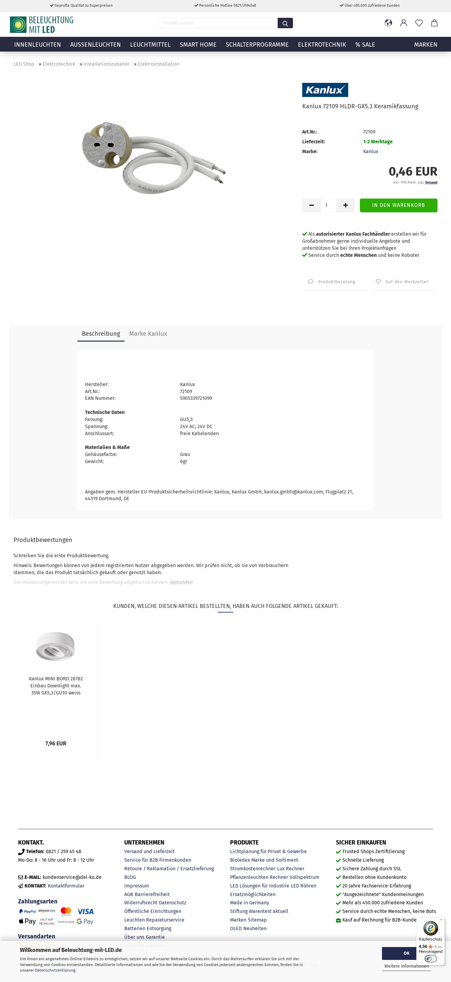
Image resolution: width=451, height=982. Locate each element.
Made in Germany (249, 903)
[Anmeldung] (403, 23)
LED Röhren (303, 886)
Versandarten (36, 936)
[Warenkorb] (434, 23)
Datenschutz (172, 903)
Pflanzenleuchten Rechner (259, 877)
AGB (128, 894)
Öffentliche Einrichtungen (152, 911)
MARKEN (426, 44)
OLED (236, 928)
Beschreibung (101, 333)
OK (407, 953)
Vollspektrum (304, 877)
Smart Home (198, 44)
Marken (238, 920)
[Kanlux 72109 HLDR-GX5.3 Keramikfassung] (153, 156)
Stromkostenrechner (253, 869)
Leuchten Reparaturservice (154, 920)
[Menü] (441, 921)
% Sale (365, 44)
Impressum (136, 886)
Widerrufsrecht (140, 903)
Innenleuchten (37, 44)
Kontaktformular (66, 886)
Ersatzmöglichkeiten (253, 894)
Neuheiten (255, 928)
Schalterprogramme (257, 44)
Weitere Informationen (406, 966)
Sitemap (257, 920)
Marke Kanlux (148, 333)
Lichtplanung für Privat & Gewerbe (268, 851)
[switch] (431, 958)
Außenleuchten (95, 44)
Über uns (134, 937)
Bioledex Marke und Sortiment (264, 860)
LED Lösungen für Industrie (259, 886)
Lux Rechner (290, 869)
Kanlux (370, 151)
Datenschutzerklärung (55, 970)
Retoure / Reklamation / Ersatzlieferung (169, 869)
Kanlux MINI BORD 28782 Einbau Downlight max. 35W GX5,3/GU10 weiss (56, 686)
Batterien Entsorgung (147, 928)
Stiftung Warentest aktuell (259, 911)
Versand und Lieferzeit (149, 851)
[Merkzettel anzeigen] (419, 23)
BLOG (130, 877)
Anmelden (181, 582)
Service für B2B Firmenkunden (157, 860)
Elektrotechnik (322, 44)
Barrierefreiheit (152, 894)
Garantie (155, 937)
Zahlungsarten (37, 901)
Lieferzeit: (313, 142)
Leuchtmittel (150, 44)
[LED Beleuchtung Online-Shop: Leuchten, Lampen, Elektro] (42, 24)
